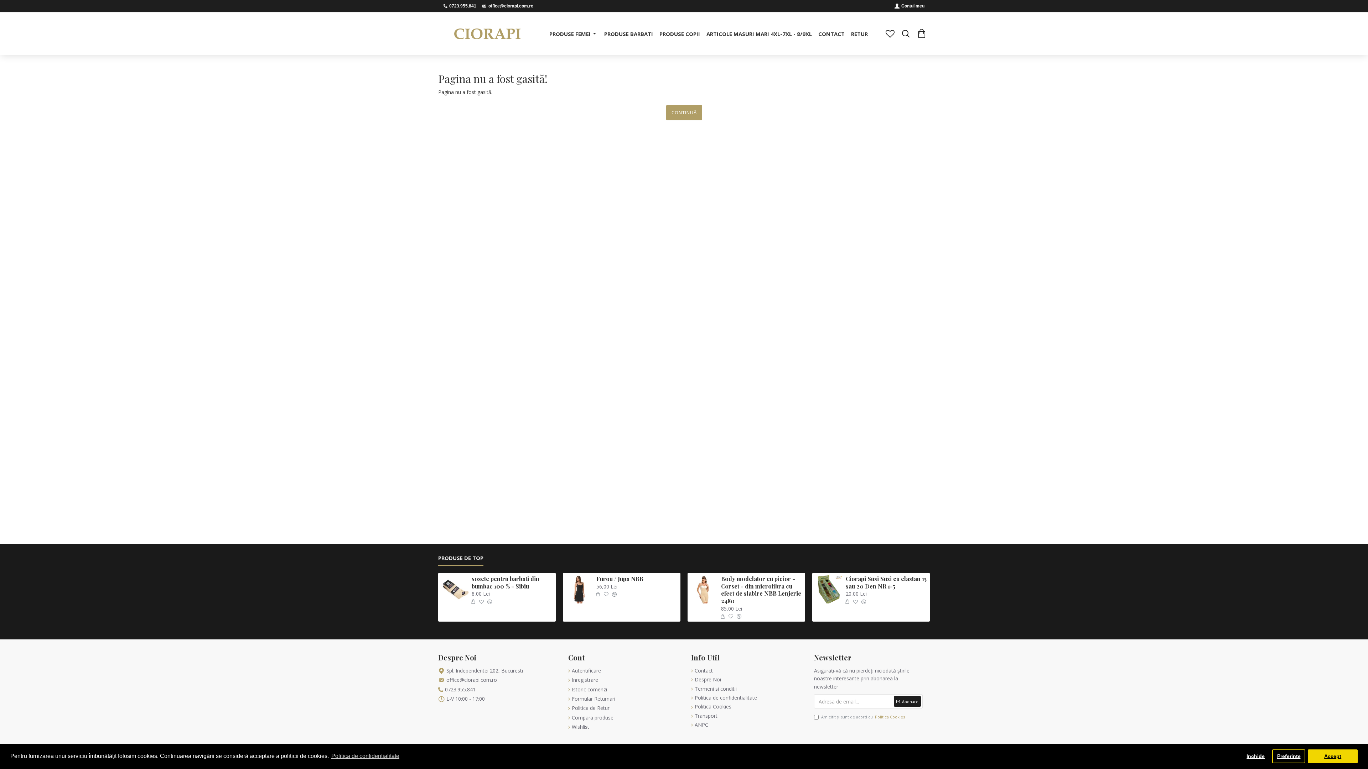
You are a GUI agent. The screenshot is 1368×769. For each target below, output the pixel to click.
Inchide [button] (1256, 756)
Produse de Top (460, 558)
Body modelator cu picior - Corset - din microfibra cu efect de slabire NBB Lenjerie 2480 (761, 590)
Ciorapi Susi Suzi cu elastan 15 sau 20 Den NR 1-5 (886, 582)
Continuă (684, 112)
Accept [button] (1332, 756)
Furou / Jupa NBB (619, 578)
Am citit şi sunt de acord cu (863, 717)
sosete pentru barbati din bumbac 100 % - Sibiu (505, 582)
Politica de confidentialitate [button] (365, 756)
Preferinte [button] (1289, 756)
